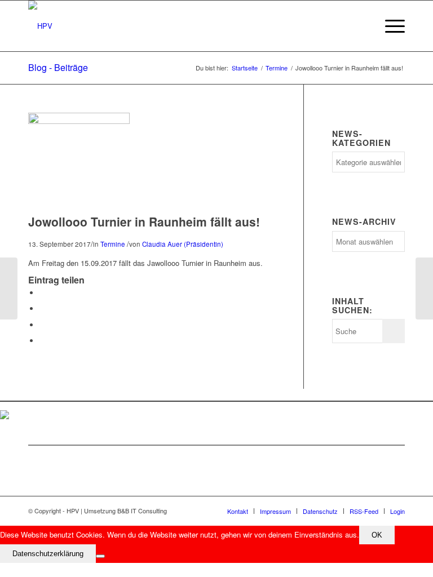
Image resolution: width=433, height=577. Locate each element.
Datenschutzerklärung (47, 553)
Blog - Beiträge (58, 67)
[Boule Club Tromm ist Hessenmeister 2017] (8, 288)
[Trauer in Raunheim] (424, 288)
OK (377, 535)
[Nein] (100, 556)
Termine (277, 68)
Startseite (245, 68)
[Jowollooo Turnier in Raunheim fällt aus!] (79, 121)
